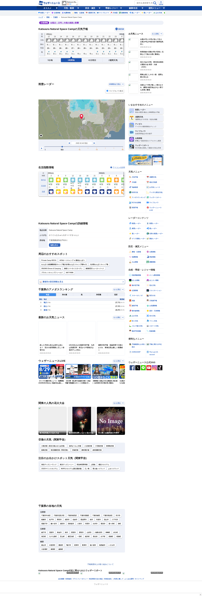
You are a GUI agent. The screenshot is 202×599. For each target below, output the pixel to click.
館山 (45, 306)
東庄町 (43, 536)
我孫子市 (44, 524)
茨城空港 (75, 450)
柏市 (91, 519)
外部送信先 (108, 579)
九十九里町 (53, 536)
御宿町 (53, 549)
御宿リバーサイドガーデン (73, 268)
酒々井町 (112, 524)
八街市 (79, 524)
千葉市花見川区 (59, 515)
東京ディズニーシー (67, 464)
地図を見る (54, 245)
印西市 (87, 524)
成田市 (67, 519)
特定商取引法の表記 (96, 579)
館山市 (43, 545)
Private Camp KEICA (48, 260)
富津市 (84, 545)
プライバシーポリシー (80, 579)
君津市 (76, 545)
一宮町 (79, 536)
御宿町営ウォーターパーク (95, 268)
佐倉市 (75, 519)
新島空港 (44, 450)
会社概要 (61, 579)
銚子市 (43, 532)
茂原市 (51, 532)
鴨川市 (68, 545)
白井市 (95, 524)
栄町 (119, 524)
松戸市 (51, 519)
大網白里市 (98, 532)
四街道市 (71, 524)
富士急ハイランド (99, 469)
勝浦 (45, 310)
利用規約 (68, 579)
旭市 (66, 532)
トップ (40, 17)
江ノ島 (87, 469)
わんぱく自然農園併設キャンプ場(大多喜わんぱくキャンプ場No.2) (64, 264)
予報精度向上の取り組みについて (100, 564)
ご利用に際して (118, 579)
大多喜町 (44, 549)
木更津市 (52, 545)
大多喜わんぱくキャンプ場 (99, 264)
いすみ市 (112, 545)
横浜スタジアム (104, 464)
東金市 (59, 532)
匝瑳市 (73, 532)
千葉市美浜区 (107, 515)
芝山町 (62, 536)
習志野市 (84, 519)
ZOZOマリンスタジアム (49, 469)
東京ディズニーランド (49, 464)
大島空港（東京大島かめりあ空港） (53, 446)
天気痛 (43, 185)
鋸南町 (61, 549)
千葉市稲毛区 (72, 515)
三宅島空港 (99, 446)
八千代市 (115, 519)
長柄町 (111, 536)
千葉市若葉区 (84, 515)
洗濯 (43, 191)
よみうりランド (113, 469)
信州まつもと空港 (75, 446)
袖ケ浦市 (93, 545)
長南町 (118, 536)
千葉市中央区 (45, 515)
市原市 (98, 519)
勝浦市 (61, 545)
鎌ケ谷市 (54, 524)
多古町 (115, 532)
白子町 (103, 536)
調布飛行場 (85, 450)
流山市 (106, 519)
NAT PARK (69, 272)
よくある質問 (129, 579)
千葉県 (55, 17)
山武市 (89, 532)
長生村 (95, 536)
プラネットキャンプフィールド (52, 272)
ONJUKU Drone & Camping (51, 268)
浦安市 (62, 524)
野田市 (59, 519)
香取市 (81, 532)
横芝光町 (71, 536)
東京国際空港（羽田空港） (60, 450)
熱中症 (43, 180)
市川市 (118, 515)
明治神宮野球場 (82, 464)
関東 (48, 17)
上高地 (93, 464)
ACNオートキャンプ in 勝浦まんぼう (72, 260)
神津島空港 (110, 446)
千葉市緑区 (96, 515)
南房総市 (102, 545)
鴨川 (45, 302)
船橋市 (43, 519)
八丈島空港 (88, 446)
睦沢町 (87, 536)
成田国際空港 (97, 450)
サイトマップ (139, 579)
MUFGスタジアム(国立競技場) (71, 469)
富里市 (103, 524)
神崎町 (108, 532)
